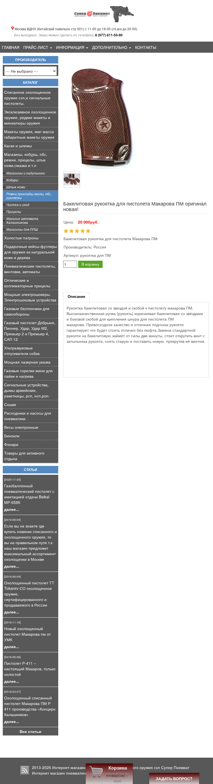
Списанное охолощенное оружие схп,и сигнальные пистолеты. (27, 97)
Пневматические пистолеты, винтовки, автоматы (30, 268)
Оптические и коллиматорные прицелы (27, 282)
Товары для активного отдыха (24, 455)
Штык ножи (15, 186)
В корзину (90, 264)
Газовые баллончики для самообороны (26, 311)
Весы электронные (21, 427)
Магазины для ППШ (22, 229)
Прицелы (13, 211)
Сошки (10, 404)
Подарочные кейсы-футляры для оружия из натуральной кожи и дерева (30, 251)
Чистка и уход (17, 204)
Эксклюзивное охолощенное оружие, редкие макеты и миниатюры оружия (30, 117)
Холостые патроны (21, 237)
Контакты (145, 47)
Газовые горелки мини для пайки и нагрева (28, 373)
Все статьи (30, 731)
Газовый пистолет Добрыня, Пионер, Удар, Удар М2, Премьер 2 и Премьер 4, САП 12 (29, 331)
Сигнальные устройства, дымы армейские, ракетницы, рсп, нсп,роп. (27, 390)
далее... (11, 509)
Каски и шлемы (18, 145)
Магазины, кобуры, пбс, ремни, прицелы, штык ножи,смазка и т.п (25, 159)
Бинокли (11, 435)
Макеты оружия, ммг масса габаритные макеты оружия (29, 134)
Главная (10, 47)
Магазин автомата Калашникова (22, 220)
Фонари (11, 444)
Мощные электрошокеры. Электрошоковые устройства (30, 297)
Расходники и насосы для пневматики (27, 415)
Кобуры (12, 179)
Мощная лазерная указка (27, 362)
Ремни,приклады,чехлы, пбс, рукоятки (29, 195)
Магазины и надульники (25, 173)
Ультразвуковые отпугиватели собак (22, 350)
